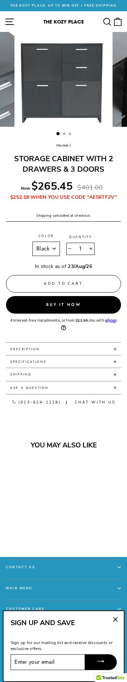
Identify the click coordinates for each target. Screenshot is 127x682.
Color (46, 236)
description (25, 349)
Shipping (43, 215)
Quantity (80, 237)
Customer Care (25, 609)
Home (62, 145)
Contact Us (21, 567)
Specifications (28, 361)
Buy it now (63, 304)
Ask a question (29, 387)
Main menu (19, 588)
